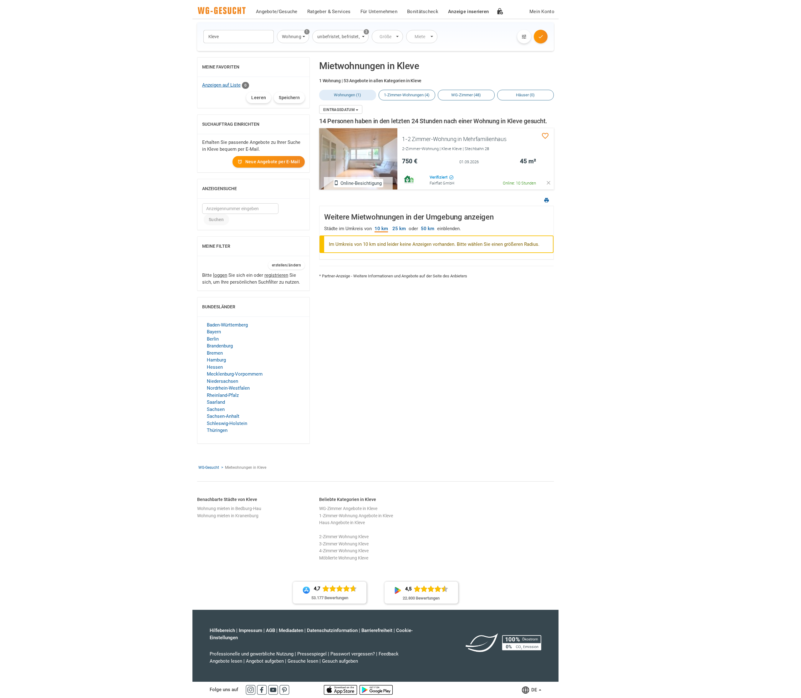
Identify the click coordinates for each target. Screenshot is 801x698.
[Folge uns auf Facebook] (262, 689)
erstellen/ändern (286, 265)
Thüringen (217, 430)
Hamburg (216, 360)
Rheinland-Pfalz (223, 395)
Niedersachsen (222, 381)
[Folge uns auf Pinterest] (284, 689)
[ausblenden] (548, 183)
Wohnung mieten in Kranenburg (227, 515)
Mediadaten (291, 630)
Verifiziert (439, 177)
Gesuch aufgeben (340, 661)
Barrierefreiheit (376, 630)
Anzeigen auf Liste (221, 85)
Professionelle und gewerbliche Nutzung (251, 654)
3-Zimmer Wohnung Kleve (344, 543)
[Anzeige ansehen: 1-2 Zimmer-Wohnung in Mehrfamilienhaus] (358, 159)
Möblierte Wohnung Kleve (343, 557)
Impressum (250, 630)
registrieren (276, 275)
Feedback (389, 654)
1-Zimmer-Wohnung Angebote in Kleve (356, 515)
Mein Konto (541, 11)
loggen (220, 275)
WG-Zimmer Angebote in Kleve (348, 508)
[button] (293, 36)
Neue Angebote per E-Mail (272, 161)
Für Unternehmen (379, 11)
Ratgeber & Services (329, 11)
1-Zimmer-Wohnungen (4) (407, 95)
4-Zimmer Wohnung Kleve (344, 550)
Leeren (258, 97)
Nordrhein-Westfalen (228, 388)
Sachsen (216, 409)
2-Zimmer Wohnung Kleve (344, 536)
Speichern (289, 97)
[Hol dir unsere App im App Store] (341, 689)
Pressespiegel (312, 654)
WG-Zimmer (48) (466, 95)
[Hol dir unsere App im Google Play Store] (376, 689)
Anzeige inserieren (468, 11)
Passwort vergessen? (352, 654)
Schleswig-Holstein (227, 423)
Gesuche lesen (303, 661)
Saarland (216, 402)
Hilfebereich (222, 630)
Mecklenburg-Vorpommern (235, 374)
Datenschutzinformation (332, 630)
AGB (270, 630)
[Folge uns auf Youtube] (273, 689)
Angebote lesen (226, 661)
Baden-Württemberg (227, 325)
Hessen (215, 367)
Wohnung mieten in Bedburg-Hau (229, 508)
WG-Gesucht (208, 467)
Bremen (215, 353)
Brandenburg (220, 346)
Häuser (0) (525, 95)
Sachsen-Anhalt (223, 416)
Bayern (214, 332)
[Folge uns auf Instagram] (251, 689)
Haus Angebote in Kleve (342, 522)
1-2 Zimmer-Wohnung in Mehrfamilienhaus (454, 139)
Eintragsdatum (339, 110)
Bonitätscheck (422, 11)
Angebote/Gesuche (277, 11)
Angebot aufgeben (265, 661)
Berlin (213, 339)
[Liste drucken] (546, 201)
